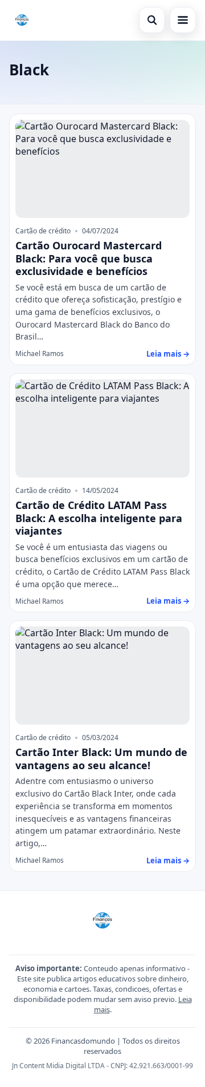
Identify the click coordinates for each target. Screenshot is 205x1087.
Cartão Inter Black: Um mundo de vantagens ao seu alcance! (101, 758)
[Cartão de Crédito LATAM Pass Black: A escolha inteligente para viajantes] (102, 428)
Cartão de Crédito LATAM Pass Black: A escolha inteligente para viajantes (98, 518)
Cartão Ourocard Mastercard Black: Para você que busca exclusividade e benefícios (88, 258)
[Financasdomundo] (22, 20)
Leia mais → (168, 354)
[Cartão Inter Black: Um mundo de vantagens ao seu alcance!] (102, 676)
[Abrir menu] (183, 20)
